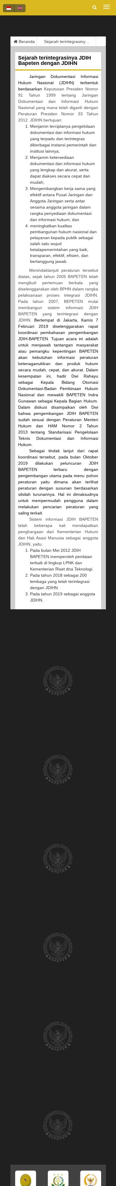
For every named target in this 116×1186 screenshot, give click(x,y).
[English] (20, 8)
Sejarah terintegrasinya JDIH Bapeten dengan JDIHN (70, 41)
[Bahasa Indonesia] (9, 8)
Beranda (26, 41)
